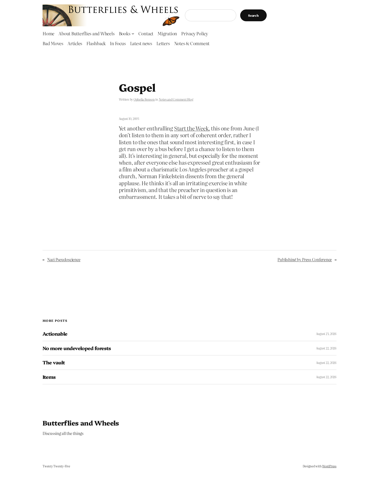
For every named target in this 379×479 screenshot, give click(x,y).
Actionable (55, 334)
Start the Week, (192, 128)
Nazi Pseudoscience (63, 259)
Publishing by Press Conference (304, 259)
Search (253, 15)
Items (49, 377)
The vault (54, 362)
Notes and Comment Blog (176, 99)
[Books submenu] (133, 33)
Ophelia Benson (144, 99)
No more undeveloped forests (77, 348)
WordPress (329, 466)
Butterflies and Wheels (81, 422)
